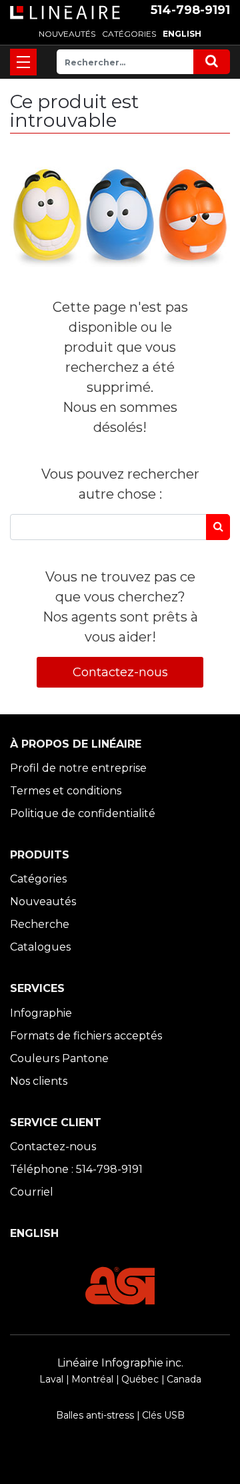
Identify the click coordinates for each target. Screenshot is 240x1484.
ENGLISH (182, 34)
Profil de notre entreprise (78, 768)
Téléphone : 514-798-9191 (76, 1169)
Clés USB (163, 1415)
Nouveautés (43, 901)
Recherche (39, 924)
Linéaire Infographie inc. (120, 1362)
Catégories (38, 879)
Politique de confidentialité (82, 813)
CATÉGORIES (129, 34)
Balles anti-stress (95, 1415)
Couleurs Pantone (59, 1058)
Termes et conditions (65, 790)
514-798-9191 (190, 10)
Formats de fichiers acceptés (86, 1035)
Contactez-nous (120, 672)
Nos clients (38, 1081)
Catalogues (40, 947)
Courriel (31, 1192)
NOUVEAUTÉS (67, 34)
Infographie (41, 1013)
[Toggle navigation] (23, 62)
